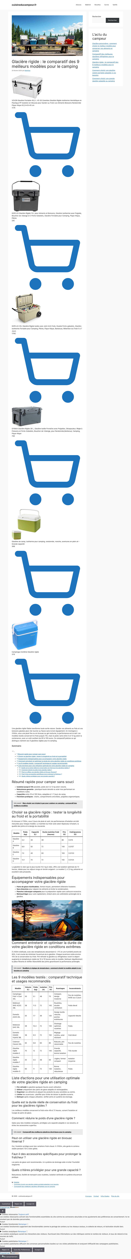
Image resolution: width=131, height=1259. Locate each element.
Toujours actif (23, 1214)
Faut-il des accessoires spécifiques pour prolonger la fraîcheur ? (42, 774)
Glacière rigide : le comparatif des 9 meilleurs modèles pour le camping (105, 64)
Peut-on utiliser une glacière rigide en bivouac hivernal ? (39, 772)
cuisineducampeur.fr (24, 4)
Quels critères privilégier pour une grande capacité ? (38, 776)
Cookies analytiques (9, 1231)
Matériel (88, 5)
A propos (88, 1196)
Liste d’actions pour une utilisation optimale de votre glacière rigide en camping (46, 766)
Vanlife (115, 5)
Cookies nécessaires (10, 1214)
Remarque (22, 1224)
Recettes (98, 5)
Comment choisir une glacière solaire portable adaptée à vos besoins (36, 1184)
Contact (96, 1196)
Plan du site (115, 1196)
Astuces (78, 5)
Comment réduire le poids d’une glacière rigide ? (37, 770)
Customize (6, 1204)
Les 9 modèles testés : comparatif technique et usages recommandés (42, 763)
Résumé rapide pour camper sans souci (32, 754)
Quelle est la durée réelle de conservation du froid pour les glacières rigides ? (45, 768)
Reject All (18, 1204)
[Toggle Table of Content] (13, 752)
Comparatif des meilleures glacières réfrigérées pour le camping (34, 1186)
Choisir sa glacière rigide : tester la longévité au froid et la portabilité (42, 756)
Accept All (30, 1204)
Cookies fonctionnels (10, 1224)
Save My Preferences (22, 1250)
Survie (106, 5)
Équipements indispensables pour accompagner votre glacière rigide (42, 759)
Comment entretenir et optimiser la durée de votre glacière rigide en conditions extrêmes (49, 761)
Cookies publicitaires (10, 1241)
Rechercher (96, 16)
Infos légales (105, 1196)
